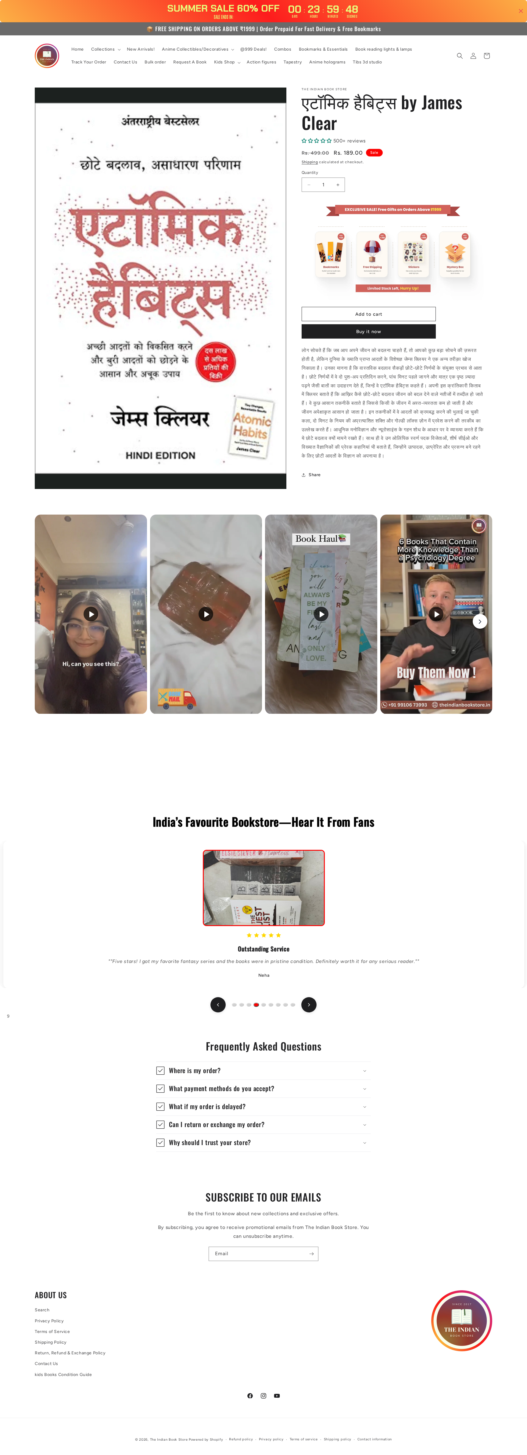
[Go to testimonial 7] (278, 1005)
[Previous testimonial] (218, 1004)
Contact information (374, 1439)
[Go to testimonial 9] (292, 1005)
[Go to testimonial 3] (248, 1005)
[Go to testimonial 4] (256, 1005)
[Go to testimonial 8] (285, 1005)
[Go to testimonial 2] (241, 1005)
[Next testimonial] (309, 1004)
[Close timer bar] (520, 11)
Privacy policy (271, 1439)
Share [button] (315, 474)
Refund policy (241, 1439)
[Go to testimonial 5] (263, 1005)
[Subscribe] (311, 1254)
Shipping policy (338, 1439)
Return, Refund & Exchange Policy (70, 1353)
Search (42, 1310)
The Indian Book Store (169, 1440)
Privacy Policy (49, 1321)
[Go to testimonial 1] (234, 1005)
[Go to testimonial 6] (270, 1005)
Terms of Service (52, 1331)
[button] (105, 49)
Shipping (310, 162)
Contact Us (46, 1364)
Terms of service (304, 1439)
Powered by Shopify (206, 1440)
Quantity (310, 173)
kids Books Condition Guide (63, 1374)
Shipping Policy (51, 1342)
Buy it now (368, 332)
